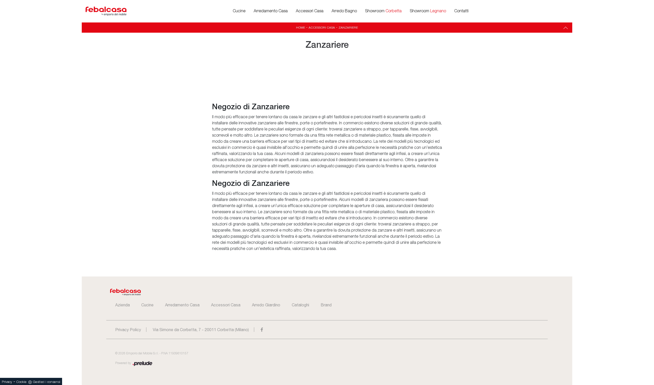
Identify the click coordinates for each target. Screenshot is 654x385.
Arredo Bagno (344, 11)
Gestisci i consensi (46, 382)
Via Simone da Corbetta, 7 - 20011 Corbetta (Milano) (201, 329)
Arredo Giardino (266, 305)
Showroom (383, 11)
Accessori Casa (309, 11)
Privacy (7, 382)
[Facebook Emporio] (261, 329)
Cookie (21, 382)
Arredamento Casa (271, 11)
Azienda (122, 305)
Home (300, 27)
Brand (326, 305)
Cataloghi (300, 305)
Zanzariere (348, 27)
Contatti (461, 11)
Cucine (239, 11)
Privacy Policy (128, 329)
